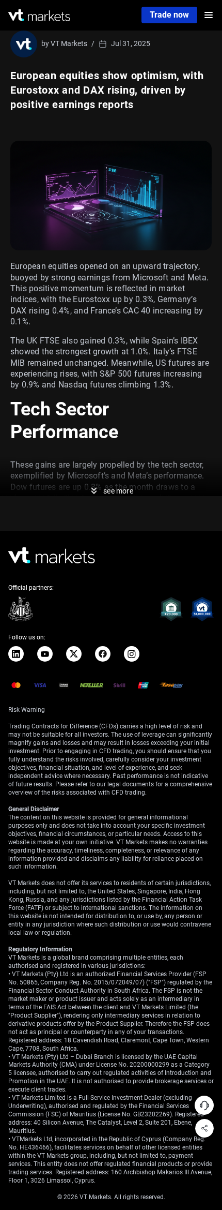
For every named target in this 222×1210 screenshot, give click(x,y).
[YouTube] (45, 654)
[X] (74, 654)
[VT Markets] (39, 15)
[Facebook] (102, 654)
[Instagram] (131, 654)
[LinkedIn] (16, 654)
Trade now (169, 15)
